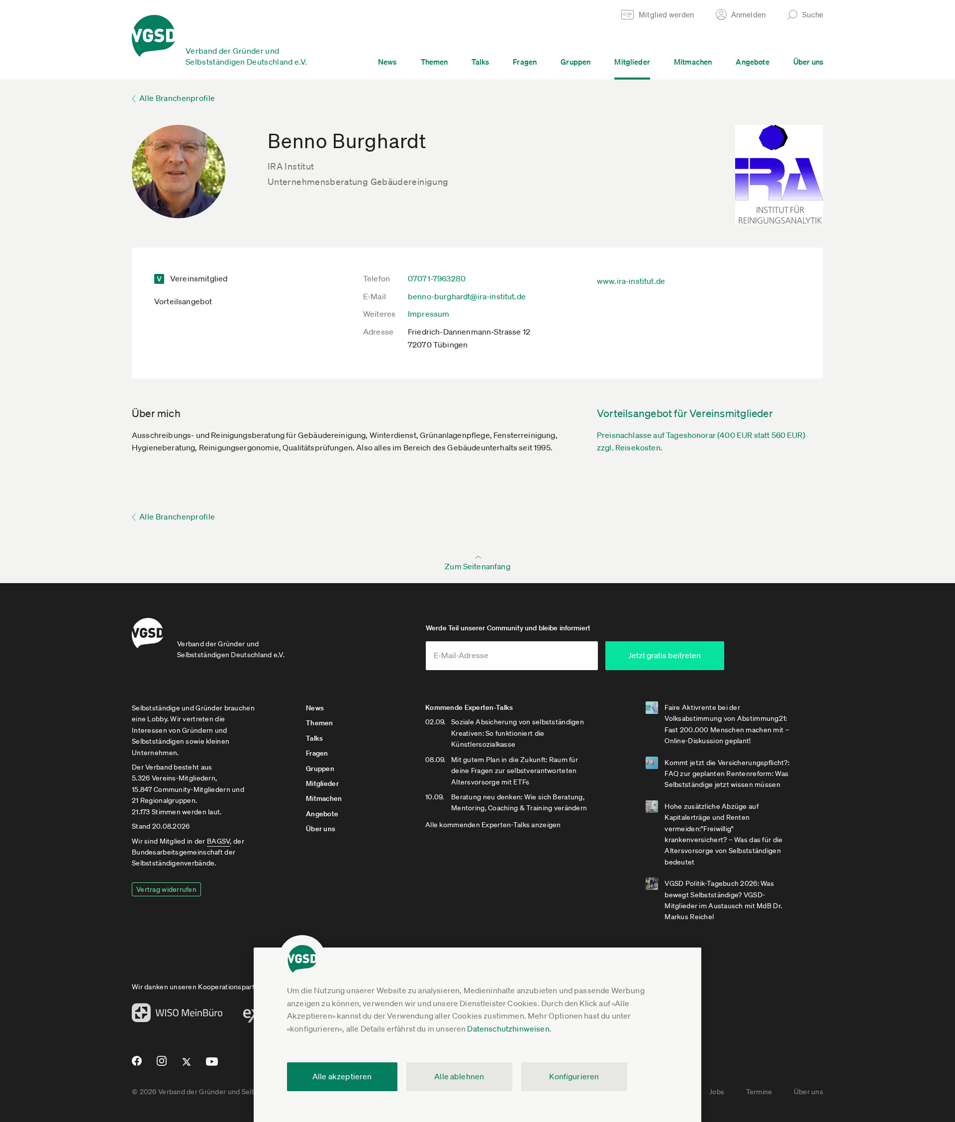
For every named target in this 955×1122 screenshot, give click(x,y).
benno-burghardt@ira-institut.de (467, 296)
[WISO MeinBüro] (177, 1015)
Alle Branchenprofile (177, 98)
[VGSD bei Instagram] (162, 1065)
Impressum (428, 314)
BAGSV (218, 841)
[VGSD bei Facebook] (135, 1065)
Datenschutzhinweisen (508, 1029)
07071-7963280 (437, 278)
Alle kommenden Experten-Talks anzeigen (493, 824)
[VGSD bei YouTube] (212, 1065)
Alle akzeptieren (342, 1076)
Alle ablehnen (459, 1076)
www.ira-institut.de (631, 281)
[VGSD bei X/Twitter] (187, 1066)
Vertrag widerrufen (166, 889)
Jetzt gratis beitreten (664, 655)
